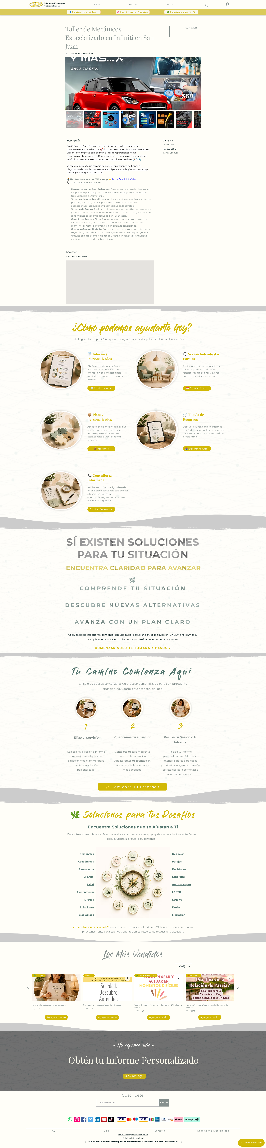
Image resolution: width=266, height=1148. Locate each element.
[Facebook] (83, 1119)
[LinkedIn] (97, 1119)
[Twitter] (90, 1119)
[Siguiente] (238, 987)
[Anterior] (28, 987)
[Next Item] (196, 83)
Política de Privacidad (133, 1138)
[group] (133, 997)
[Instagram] (77, 1119)
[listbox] (183, 966)
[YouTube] (104, 1119)
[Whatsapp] (70, 1119)
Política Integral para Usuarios (133, 1134)
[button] (133, 4)
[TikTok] (111, 1119)
